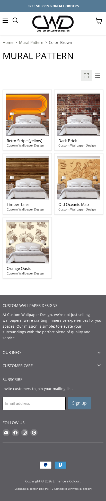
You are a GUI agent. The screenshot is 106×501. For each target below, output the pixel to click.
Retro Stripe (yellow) (24, 140)
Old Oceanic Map (73, 204)
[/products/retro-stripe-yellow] (27, 114)
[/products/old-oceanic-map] (78, 177)
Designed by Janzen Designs (31, 488)
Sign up (79, 403)
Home (8, 42)
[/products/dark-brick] (78, 114)
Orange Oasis (19, 268)
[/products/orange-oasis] (27, 241)
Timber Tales (18, 204)
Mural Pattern (31, 42)
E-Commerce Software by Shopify (72, 488)
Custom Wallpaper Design (25, 145)
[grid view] (86, 75)
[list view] (97, 75)
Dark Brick (67, 140)
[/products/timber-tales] (27, 177)
